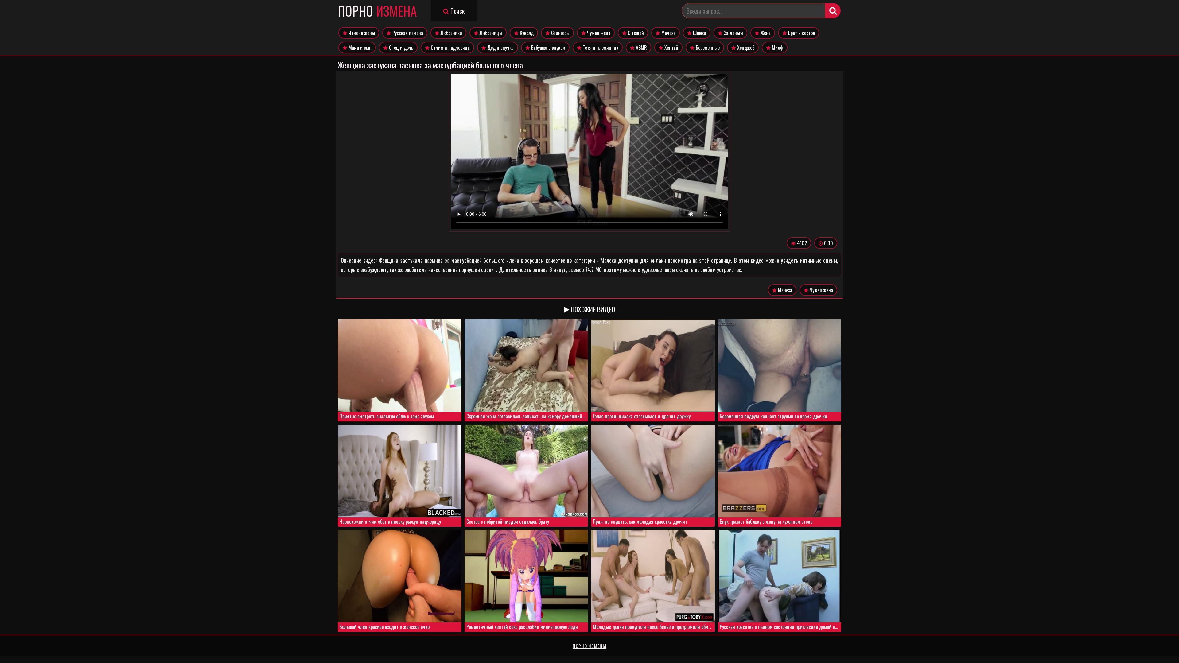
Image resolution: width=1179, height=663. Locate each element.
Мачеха (667, 33)
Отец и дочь (400, 47)
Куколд (526, 33)
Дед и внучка (500, 47)
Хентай (670, 47)
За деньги (732, 33)
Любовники (450, 33)
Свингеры (560, 33)
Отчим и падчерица (450, 47)
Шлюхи (699, 33)
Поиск (457, 10)
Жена (765, 33)
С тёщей (635, 33)
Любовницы (490, 33)
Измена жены (361, 33)
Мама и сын (359, 47)
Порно (377, 10)
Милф (777, 47)
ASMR (641, 47)
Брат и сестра (801, 33)
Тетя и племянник (600, 47)
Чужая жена (598, 33)
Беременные (707, 47)
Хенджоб (745, 47)
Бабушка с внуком (547, 47)
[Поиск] (833, 10)
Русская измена (407, 33)
